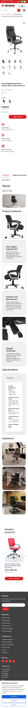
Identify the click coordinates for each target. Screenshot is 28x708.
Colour (4, 98)
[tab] (5, 175)
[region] (14, 694)
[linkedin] (13, 661)
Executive (8, 14)
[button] (24, 23)
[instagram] (10, 661)
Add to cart (17, 117)
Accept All (14, 696)
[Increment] (6, 117)
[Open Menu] (24, 10)
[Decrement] (3, 117)
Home (3, 14)
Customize (14, 700)
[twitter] (6, 661)
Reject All (14, 705)
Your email (8, 680)
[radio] (4, 101)
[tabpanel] (14, 350)
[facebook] (2, 661)
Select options (14, 578)
